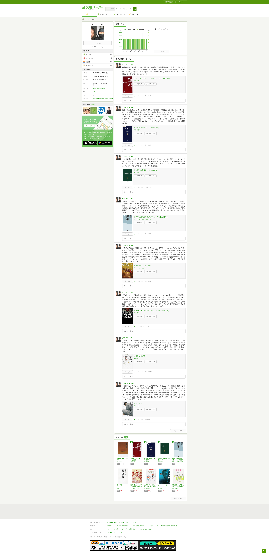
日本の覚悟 (119, 485)
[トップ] (83, 19)
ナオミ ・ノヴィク (139, 268)
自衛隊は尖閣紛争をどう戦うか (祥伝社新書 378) (151, 217)
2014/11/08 (148, 96)
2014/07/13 (148, 372)
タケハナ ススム (128, 64)
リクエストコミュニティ (147, 529)
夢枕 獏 (136, 358)
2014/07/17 (148, 281)
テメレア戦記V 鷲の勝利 (142, 265)
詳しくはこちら (90, 126)
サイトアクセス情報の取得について (167, 525)
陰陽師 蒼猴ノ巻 (139, 356)
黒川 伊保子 (147, 488)
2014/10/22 (148, 234)
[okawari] (101, 113)
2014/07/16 (149, 326)
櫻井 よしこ (120, 488)
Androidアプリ (111, 532)
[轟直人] (86, 113)
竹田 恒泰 (136, 80)
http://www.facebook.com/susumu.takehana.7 (106, 98)
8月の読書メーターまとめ (97, 47)
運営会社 (109, 525)
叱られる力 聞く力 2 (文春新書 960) (146, 127)
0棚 (94, 92)
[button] (134, 9)
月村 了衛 (136, 313)
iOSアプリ (122, 532)
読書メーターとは (112, 522)
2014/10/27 (148, 187)
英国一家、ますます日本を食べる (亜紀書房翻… (136, 486)
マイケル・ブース (135, 488)
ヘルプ (109, 529)
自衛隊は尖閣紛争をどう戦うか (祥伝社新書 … (178, 460)
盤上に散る (138, 403)
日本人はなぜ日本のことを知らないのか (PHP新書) (152, 78)
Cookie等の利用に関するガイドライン (142, 525)
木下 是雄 (136, 172)
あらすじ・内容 (150, 84)
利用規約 (135, 522)
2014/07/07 (148, 419)
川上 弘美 (119, 461)
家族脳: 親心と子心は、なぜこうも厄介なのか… (178, 486)
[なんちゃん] (108, 113)
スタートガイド (125, 522)
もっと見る (163, 51)
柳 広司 (160, 488)
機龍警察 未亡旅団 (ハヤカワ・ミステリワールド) (151, 310)
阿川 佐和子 (137, 130)
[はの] (93, 113)
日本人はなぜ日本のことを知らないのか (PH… (136, 460)
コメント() (139, 96)
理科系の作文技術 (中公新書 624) (145, 170)
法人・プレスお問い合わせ (129, 529)
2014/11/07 (148, 145)
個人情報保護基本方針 (122, 525)
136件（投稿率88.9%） (100, 88)
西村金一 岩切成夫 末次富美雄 (142, 219)
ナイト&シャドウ (162, 485)
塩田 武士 (136, 406)
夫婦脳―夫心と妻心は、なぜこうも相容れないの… (150, 486)
